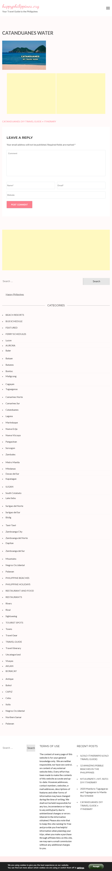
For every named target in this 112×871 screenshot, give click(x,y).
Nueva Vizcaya (13, 435)
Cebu (8, 698)
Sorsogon (10, 448)
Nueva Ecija (11, 428)
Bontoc (9, 371)
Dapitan (10, 543)
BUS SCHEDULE (14, 321)
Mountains (11, 558)
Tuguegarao (12, 389)
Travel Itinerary (13, 648)
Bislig (8, 517)
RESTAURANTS (14, 597)
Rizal (8, 609)
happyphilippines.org (20, 6)
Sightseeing (11, 616)
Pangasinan (11, 441)
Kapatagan (11, 478)
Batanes (10, 364)
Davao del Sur (12, 473)
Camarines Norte (14, 397)
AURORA (10, 345)
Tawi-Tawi (11, 525)
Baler (8, 350)
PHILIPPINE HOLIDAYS (18, 584)
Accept (96, 866)
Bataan (9, 358)
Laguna (9, 416)
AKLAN (9, 666)
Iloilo (8, 704)
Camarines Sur (13, 403)
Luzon (9, 340)
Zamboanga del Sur (15, 550)
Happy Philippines (15, 294)
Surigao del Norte (14, 505)
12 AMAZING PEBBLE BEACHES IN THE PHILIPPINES (92, 769)
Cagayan (10, 384)
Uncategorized (13, 654)
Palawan (10, 571)
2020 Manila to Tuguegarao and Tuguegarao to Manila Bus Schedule (94, 792)
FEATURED (12, 327)
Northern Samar (14, 717)
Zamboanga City (14, 531)
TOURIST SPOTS (14, 622)
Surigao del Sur (13, 512)
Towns (9, 629)
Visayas (9, 660)
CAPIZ (9, 691)
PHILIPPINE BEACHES (17, 577)
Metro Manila (13, 462)
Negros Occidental (15, 565)
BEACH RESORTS (15, 314)
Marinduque (12, 422)
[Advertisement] (31, 93)
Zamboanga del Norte (17, 538)
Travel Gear (11, 635)
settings (80, 868)
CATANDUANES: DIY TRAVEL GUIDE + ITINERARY (29, 121)
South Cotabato (13, 493)
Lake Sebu (11, 498)
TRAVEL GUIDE (14, 641)
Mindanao (11, 468)
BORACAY (11, 671)
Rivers (9, 603)
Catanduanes (12, 409)
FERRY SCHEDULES (16, 334)
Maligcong (11, 376)
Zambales (10, 454)
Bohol (9, 685)
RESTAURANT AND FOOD (20, 590)
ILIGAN (9, 486)
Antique (9, 678)
